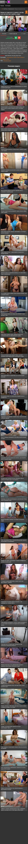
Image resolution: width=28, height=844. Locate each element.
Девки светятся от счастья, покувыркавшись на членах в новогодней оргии (14, 87)
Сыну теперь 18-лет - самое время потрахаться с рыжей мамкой (12, 252)
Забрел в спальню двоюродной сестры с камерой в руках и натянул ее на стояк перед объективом (13, 809)
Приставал (2, 59)
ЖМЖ (15, 57)
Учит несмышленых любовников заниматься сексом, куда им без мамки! (13, 768)
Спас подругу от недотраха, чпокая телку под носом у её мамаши (14, 747)
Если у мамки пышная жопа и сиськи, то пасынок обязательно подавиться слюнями (12, 129)
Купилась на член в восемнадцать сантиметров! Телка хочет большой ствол (14, 499)
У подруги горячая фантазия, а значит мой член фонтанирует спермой (12, 581)
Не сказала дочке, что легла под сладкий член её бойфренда (12, 396)
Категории (7, 5)
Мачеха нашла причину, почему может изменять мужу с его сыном (13, 150)
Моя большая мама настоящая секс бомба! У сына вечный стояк (13, 314)
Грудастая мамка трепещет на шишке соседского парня (12, 520)
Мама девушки (20, 57)
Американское (9, 57)
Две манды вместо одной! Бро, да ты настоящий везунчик (12, 376)
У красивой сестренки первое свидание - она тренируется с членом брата (11, 602)
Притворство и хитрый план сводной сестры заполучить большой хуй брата (11, 644)
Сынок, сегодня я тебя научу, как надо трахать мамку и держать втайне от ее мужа (13, 706)
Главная (2, 5)
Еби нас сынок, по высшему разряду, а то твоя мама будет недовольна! (13, 273)
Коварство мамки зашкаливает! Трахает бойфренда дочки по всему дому (13, 561)
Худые (7, 59)
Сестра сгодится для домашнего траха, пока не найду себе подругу (13, 211)
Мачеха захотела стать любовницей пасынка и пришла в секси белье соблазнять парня (12, 665)
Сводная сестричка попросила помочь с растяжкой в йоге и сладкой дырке (13, 458)
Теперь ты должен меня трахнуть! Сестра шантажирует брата (11, 727)
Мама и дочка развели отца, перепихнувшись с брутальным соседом (12, 788)
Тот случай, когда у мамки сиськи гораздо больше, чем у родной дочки (14, 294)
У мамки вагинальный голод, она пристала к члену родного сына (13, 686)
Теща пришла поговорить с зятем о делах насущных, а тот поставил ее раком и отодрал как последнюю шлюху (14, 624)
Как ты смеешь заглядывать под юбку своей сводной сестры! (13, 438)
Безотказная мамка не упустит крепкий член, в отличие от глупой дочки (12, 191)
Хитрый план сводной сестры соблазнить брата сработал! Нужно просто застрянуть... (12, 479)
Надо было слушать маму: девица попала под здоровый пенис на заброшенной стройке (12, 335)
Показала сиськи (7, 60)
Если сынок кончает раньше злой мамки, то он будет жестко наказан (13, 232)
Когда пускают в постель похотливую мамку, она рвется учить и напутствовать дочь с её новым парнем (12, 108)
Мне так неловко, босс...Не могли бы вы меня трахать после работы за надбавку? (13, 540)
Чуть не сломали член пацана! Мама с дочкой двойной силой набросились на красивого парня (12, 355)
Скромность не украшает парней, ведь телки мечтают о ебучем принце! (13, 417)
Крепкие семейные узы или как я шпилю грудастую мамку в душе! (13, 170)
